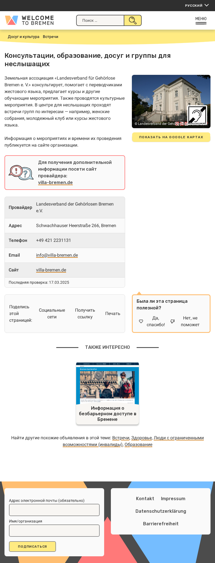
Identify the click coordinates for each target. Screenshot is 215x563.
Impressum (173, 498)
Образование (138, 444)
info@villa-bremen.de (57, 255)
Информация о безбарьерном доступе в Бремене (107, 413)
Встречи (120, 437)
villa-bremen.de (55, 182)
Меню (201, 18)
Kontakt (145, 498)
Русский (194, 6)
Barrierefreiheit (161, 523)
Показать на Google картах (171, 137)
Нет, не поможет (190, 321)
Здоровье (141, 437)
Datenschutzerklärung (160, 511)
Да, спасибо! (156, 321)
